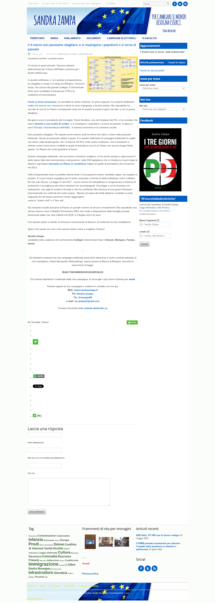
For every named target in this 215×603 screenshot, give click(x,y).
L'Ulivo (70, 564)
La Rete (110, 3)
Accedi (85, 563)
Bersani (43, 560)
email (132, 279)
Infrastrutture (41, 572)
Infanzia (36, 540)
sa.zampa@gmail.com (87, 301)
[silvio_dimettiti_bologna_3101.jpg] (122, 548)
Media (54, 38)
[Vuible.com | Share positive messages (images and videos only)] (35, 343)
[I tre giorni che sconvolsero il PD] (160, 190)
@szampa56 (85, 297)
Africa (42, 545)
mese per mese (147, 85)
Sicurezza (35, 556)
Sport (59, 569)
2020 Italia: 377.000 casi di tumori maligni (157, 535)
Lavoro (62, 565)
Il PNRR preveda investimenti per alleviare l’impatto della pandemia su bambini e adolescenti (158, 546)
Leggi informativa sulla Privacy (154, 207)
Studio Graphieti (100, 593)
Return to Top (35, 599)
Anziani (62, 560)
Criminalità (49, 556)
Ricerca (57, 540)
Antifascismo (52, 560)
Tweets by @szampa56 (151, 70)
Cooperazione (63, 536)
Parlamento (72, 38)
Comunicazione (46, 535)
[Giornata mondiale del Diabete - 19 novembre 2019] (90, 548)
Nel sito (143, 106)
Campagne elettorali (121, 38)
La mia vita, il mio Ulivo (55, 3)
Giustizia (60, 573)
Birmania (74, 553)
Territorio (37, 38)
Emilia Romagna (39, 568)
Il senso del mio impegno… (87, 3)
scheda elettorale (94, 308)
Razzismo (64, 556)
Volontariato (49, 540)
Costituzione (71, 560)
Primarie (34, 560)
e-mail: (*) (144, 231)
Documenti (94, 38)
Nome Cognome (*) (149, 220)
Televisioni (33, 553)
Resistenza (33, 536)
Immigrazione (43, 564)
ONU (46, 577)
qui (99, 279)
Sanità (48, 548)
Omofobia (54, 569)
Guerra (66, 549)
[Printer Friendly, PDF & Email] (132, 323)
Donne (59, 544)
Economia (49, 545)
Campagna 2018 (86, 54)
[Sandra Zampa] (107, 33)
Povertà (39, 576)
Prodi (34, 544)
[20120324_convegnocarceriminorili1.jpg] (106, 548)
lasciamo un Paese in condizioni (67, 163)
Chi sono (33, 3)
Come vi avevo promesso (42, 101)
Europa (64, 540)
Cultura (64, 552)
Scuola (58, 548)
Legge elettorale (48, 552)
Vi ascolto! (149, 38)
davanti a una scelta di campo (52, 123)
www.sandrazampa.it (86, 290)
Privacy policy (90, 573)
